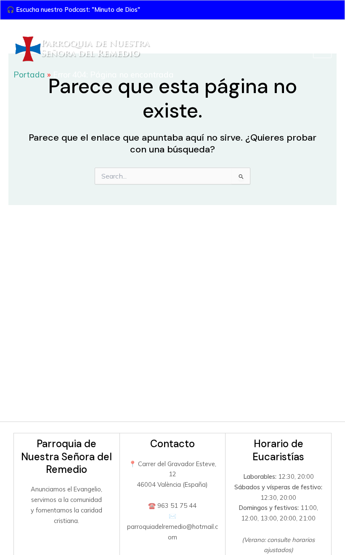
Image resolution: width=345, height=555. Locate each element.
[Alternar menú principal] (322, 49)
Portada (29, 74)
